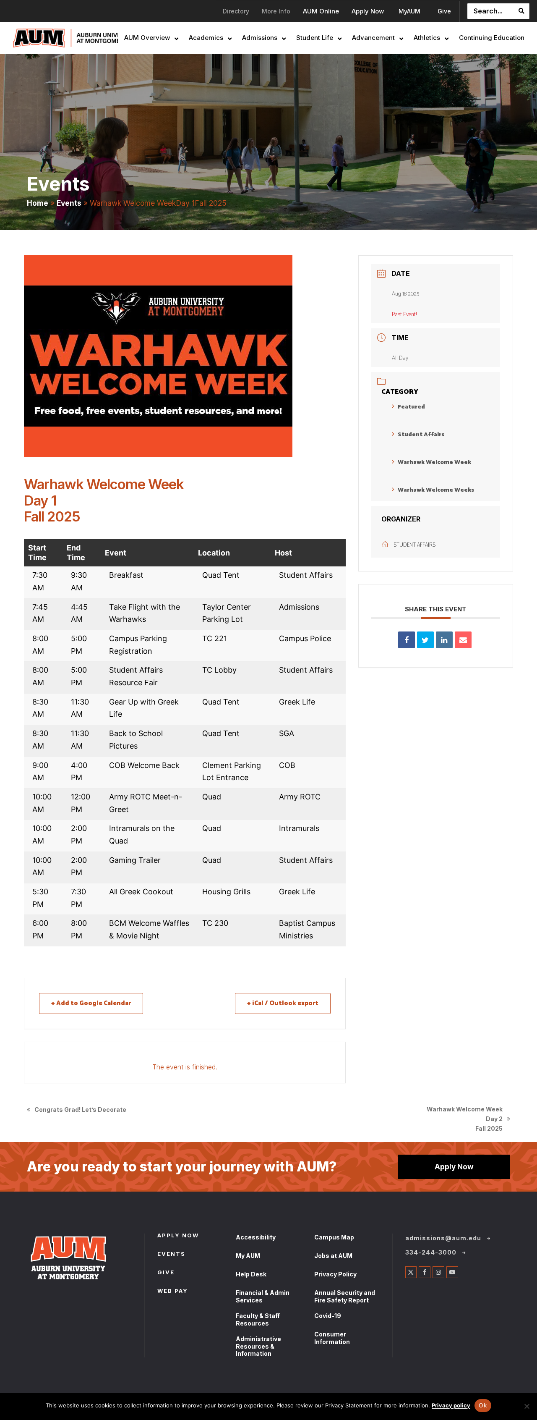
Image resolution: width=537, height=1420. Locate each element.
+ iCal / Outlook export (282, 1003)
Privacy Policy (335, 1274)
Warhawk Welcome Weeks (436, 490)
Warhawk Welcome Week (434, 462)
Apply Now (454, 1166)
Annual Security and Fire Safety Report (344, 1296)
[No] (526, 1406)
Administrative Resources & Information (258, 1346)
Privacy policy (451, 1405)
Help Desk (251, 1274)
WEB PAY (172, 1291)
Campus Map (334, 1237)
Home (37, 203)
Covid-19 (327, 1315)
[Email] (463, 639)
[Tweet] (425, 639)
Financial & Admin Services (262, 1296)
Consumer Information (332, 1338)
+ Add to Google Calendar (91, 1003)
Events (69, 203)
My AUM (248, 1255)
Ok (483, 1405)
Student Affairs (421, 435)
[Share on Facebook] (406, 639)
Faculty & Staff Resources (258, 1319)
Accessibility (256, 1237)
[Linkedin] (444, 639)
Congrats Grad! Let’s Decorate (76, 1110)
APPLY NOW (178, 1236)
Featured (411, 407)
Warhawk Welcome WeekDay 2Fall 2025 (465, 1119)
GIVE (166, 1273)
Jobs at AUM (333, 1255)
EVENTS (171, 1254)
